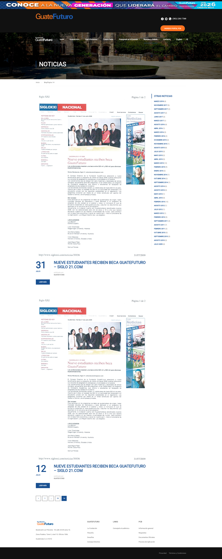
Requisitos (142, 533)
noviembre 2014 (160, 175)
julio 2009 (158, 244)
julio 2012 (158, 209)
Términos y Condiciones (177, 553)
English (179, 39)
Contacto (167, 39)
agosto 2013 (159, 190)
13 (58, 498)
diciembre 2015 (160, 140)
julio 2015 (158, 151)
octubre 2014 (159, 178)
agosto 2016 (159, 124)
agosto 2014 (159, 186)
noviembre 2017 (160, 105)
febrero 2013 (159, 202)
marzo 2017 (159, 121)
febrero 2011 (159, 229)
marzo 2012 (159, 213)
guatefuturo (59, 275)
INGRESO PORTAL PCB (172, 28)
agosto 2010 (159, 240)
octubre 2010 (159, 233)
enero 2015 (158, 171)
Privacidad (162, 553)
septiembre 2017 (161, 109)
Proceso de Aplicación (147, 542)
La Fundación (92, 528)
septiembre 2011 (161, 221)
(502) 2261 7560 (179, 18)
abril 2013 (158, 198)
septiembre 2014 (161, 182)
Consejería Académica (121, 528)
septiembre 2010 (161, 236)
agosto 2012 (159, 205)
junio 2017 (158, 117)
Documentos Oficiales (147, 537)
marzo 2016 (159, 132)
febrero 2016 (159, 136)
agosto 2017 (159, 113)
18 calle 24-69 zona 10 (62, 530)
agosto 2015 (159, 148)
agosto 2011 (159, 225)
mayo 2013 (158, 194)
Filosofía (90, 533)
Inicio (62, 39)
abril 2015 (158, 159)
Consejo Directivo (93, 542)
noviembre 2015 (160, 144)
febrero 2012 (159, 217)
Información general (146, 528)
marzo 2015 (159, 163)
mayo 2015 (158, 155)
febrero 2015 (159, 167)
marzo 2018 (159, 101)
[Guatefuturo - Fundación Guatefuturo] (44, 41)
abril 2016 (158, 128)
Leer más (43, 282)
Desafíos (90, 537)
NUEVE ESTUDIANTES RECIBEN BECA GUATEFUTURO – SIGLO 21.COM (100, 264)
